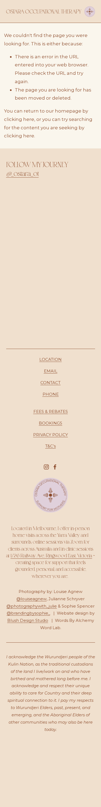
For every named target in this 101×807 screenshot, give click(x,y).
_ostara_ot (22, 173)
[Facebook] (55, 467)
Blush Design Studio (27, 620)
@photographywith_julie (31, 606)
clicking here (19, 119)
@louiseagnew (31, 598)
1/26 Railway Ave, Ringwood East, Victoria (51, 555)
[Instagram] (46, 467)
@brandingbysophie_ (28, 613)
